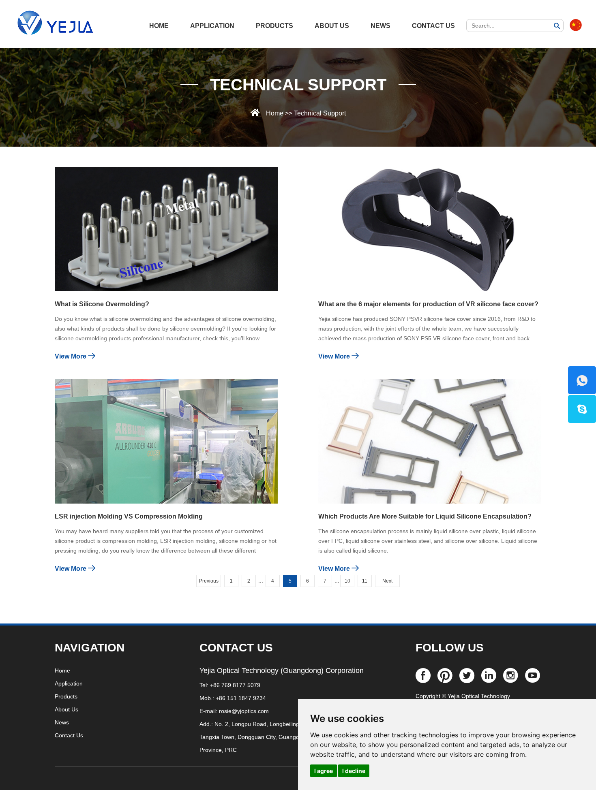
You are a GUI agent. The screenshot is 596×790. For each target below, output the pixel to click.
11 (364, 581)
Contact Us (433, 25)
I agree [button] (323, 770)
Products (274, 25)
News (380, 25)
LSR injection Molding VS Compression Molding (129, 516)
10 (347, 581)
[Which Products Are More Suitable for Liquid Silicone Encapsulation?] (429, 441)
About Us (332, 25)
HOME (159, 25)
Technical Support (298, 85)
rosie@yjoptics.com (244, 711)
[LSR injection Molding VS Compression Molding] (166, 441)
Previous (209, 581)
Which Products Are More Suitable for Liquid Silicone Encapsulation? (425, 516)
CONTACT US (236, 647)
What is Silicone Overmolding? (102, 304)
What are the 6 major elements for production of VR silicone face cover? (428, 304)
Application (212, 25)
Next (387, 581)
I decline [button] (353, 770)
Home (274, 113)
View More (71, 356)
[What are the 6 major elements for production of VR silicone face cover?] (429, 229)
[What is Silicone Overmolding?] (166, 229)
